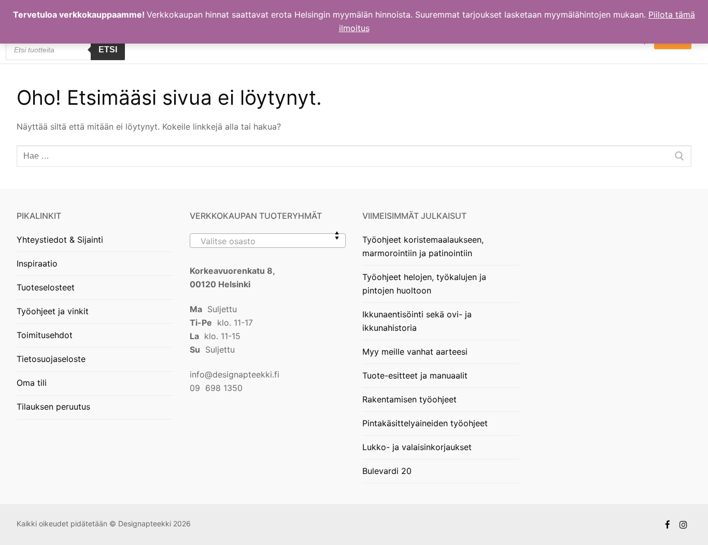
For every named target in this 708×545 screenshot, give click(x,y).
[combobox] (268, 240)
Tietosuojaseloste (51, 359)
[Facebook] (668, 524)
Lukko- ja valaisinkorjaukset (417, 447)
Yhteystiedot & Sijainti (60, 239)
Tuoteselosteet (46, 287)
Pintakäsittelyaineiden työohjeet (425, 423)
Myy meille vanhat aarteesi (415, 351)
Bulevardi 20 (387, 471)
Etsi (107, 49)
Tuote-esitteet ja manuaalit (415, 375)
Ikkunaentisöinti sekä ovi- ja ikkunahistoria (417, 321)
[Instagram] (683, 524)
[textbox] (267, 245)
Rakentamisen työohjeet (409, 399)
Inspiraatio (37, 263)
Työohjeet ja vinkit (53, 311)
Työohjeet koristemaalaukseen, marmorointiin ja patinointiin (423, 246)
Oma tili (32, 383)
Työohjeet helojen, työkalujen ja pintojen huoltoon (424, 284)
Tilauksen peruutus (53, 406)
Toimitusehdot (45, 335)
